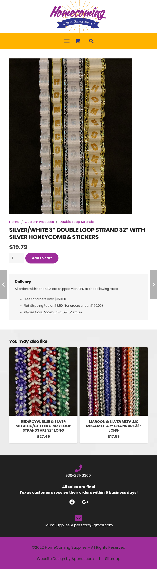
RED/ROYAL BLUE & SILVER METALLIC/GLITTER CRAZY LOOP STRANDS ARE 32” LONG (43, 426)
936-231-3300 (78, 475)
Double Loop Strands (76, 221)
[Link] (78, 16)
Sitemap (112, 558)
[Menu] (67, 41)
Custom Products (39, 221)
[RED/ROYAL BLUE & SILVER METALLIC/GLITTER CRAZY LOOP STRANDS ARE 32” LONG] (43, 349)
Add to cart (42, 258)
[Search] (91, 41)
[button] (140, 65)
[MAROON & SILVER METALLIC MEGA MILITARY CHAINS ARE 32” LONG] (114, 349)
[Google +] (85, 502)
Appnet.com (83, 558)
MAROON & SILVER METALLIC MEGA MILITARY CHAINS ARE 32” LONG (113, 426)
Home (14, 221)
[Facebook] (71, 502)
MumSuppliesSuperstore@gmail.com (78, 525)
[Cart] (77, 41)
